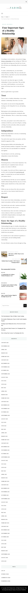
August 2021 (4, 502)
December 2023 (5, 405)
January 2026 (4, 342)
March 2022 (4, 477)
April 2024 (4, 391)
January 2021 (4, 526)
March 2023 (4, 436)
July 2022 (3, 464)
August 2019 (4, 557)
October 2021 (5, 495)
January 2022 (4, 484)
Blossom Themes (12, 589)
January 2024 (4, 401)
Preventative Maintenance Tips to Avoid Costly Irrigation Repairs (14, 320)
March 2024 (4, 394)
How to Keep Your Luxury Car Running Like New (12, 333)
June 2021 (3, 509)
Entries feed (5, 574)
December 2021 (5, 488)
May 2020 (3, 547)
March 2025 (4, 353)
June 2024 (3, 384)
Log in (3, 570)
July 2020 (3, 540)
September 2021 (5, 498)
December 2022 (5, 446)
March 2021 (4, 519)
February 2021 (5, 522)
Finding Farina (12, 588)
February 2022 (5, 481)
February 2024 (5, 398)
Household (9, 24)
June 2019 (3, 561)
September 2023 (5, 415)
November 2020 (5, 533)
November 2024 (5, 366)
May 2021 (3, 512)
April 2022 (4, 474)
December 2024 (5, 363)
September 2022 (5, 457)
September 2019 (5, 554)
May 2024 (3, 387)
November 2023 (5, 408)
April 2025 (4, 349)
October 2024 (5, 370)
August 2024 (4, 377)
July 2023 (3, 422)
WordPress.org (5, 581)
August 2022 (4, 460)
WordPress (23, 589)
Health (4, 24)
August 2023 (4, 418)
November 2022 (5, 450)
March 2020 (4, 550)
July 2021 (3, 505)
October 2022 (5, 453)
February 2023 (5, 439)
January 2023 (4, 443)
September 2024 (5, 373)
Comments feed (5, 577)
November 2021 (5, 491)
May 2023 (3, 429)
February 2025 (5, 356)
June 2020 (3, 543)
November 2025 (5, 346)
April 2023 (4, 432)
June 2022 (3, 467)
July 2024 (3, 380)
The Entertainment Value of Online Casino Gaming (12, 316)
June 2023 (3, 425)
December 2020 (5, 529)
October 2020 (5, 536)
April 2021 (4, 516)
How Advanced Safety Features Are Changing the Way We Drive (13, 329)
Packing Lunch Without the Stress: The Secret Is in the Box (13, 324)
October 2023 (5, 412)
